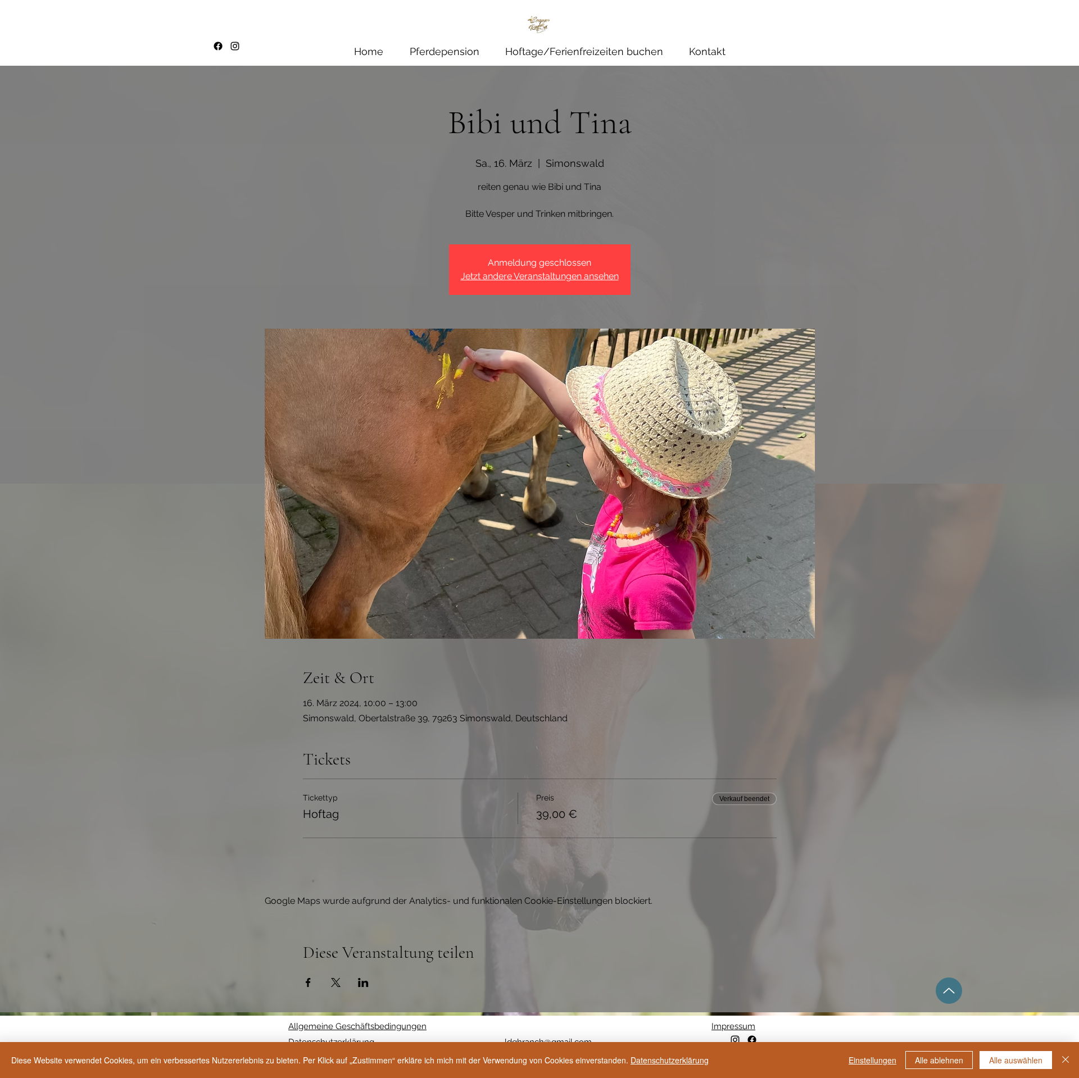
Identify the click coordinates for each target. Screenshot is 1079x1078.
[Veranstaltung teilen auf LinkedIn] (363, 982)
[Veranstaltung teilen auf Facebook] (308, 982)
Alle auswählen (1015, 1060)
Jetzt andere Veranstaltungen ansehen (540, 276)
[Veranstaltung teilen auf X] (335, 982)
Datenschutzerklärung (670, 1060)
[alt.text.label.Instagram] (235, 46)
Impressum (733, 1026)
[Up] (949, 990)
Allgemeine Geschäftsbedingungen (357, 1026)
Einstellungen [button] (872, 1060)
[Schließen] (1065, 1060)
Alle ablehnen (939, 1060)
